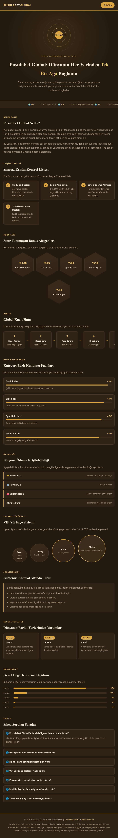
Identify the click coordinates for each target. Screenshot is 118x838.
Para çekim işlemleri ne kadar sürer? (30, 780)
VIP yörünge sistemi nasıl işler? (27, 770)
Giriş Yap (108, 5)
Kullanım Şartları (71, 819)
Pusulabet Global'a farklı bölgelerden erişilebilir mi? (39, 733)
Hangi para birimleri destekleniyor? (29, 761)
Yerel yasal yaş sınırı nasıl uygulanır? (30, 798)
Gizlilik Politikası (87, 819)
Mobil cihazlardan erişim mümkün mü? (32, 789)
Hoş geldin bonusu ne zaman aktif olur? (32, 752)
